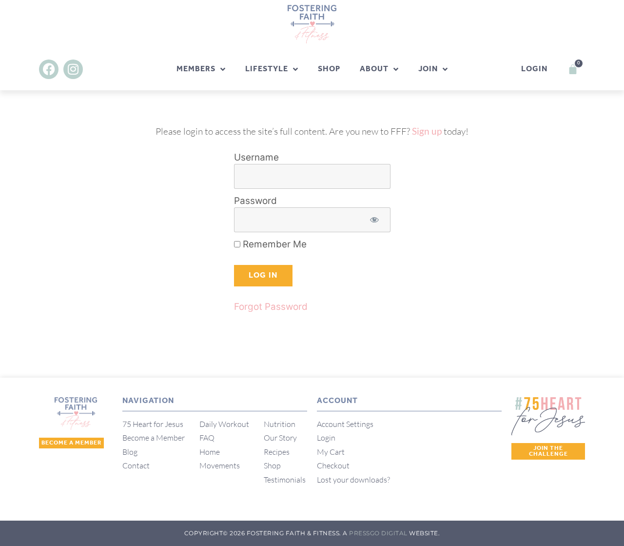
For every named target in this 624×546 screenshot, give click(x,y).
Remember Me (273, 244)
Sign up (427, 131)
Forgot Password (271, 306)
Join (428, 69)
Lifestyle (266, 69)
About (374, 69)
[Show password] (374, 219)
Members (195, 69)
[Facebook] (48, 69)
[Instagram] (73, 69)
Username (256, 157)
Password (255, 200)
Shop (329, 69)
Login (534, 69)
